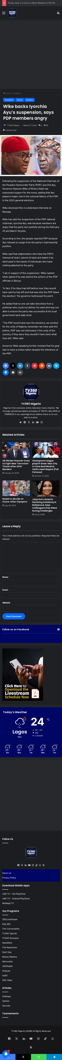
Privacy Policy (9, 878)
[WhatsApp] (40, 865)
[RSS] (43, 865)
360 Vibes (7, 980)
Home (8, 93)
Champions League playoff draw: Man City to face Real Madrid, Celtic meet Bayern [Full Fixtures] (45, 466)
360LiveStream (9, 919)
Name (6, 577)
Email (5, 590)
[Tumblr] (27, 366)
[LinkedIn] (20, 366)
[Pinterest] (35, 366)
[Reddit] (42, 366)
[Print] (20, 372)
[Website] (20, 422)
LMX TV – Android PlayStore (16, 898)
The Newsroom (9, 947)
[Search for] (58, 14)
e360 (5, 975)
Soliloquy (6, 996)
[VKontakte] (49, 366)
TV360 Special (9, 933)
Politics (29, 100)
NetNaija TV (8, 903)
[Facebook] (6, 366)
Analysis (6, 971)
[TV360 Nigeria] (12, 12)
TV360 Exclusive (10, 938)
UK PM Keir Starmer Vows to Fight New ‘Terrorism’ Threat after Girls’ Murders (16, 465)
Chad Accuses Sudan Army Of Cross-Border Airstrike (32, 3)
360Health (7, 966)
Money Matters (9, 957)
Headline (17, 93)
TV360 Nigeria (13, 125)
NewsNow (7, 943)
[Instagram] (41, 422)
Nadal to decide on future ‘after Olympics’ (15, 500)
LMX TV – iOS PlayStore (14, 894)
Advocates (7, 961)
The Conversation (11, 929)
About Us (6, 873)
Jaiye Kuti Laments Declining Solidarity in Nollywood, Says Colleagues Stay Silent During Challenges (44, 505)
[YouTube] (37, 422)
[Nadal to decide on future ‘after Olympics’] (16, 488)
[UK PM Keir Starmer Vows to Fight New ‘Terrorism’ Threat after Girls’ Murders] (16, 450)
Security (6, 1005)
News (19, 100)
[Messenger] (6, 372)
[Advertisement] (31, 53)
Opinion (5, 1001)
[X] (13, 366)
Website (6, 602)
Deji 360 (6, 924)
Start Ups (6, 952)
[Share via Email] (13, 372)
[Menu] (3, 14)
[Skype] (56, 366)
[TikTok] (36, 865)
